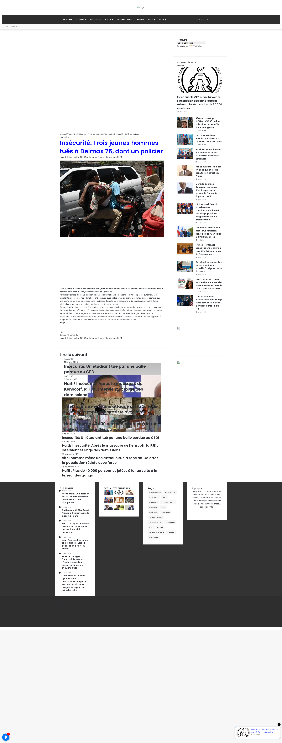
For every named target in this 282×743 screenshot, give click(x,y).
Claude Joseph (168, 502)
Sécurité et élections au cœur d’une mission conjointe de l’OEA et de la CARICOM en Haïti (208, 232)
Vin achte (67, 19)
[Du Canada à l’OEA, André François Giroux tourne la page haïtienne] (185, 144)
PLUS (161, 19)
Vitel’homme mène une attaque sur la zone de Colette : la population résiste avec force (111, 409)
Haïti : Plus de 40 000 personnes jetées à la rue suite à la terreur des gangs (110, 426)
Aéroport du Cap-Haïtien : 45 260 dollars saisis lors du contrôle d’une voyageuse (207, 123)
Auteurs (58, 610)
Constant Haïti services (162, 597)
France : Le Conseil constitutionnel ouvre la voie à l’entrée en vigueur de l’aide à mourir (208, 249)
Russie (160, 527)
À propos (59, 601)
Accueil (63, 134)
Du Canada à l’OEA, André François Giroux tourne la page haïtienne (208, 138)
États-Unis (153, 537)
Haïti (163, 507)
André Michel (170, 492)
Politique (95, 19)
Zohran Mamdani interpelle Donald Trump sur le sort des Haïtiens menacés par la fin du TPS (208, 302)
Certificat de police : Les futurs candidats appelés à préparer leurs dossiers (208, 267)
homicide (74, 335)
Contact (81, 19)
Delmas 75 (64, 335)
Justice (109, 19)
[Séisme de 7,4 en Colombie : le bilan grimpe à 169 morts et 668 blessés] (129, 502)
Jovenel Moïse (155, 522)
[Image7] (141, 7)
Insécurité (72, 134)
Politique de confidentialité (67, 607)
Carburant (153, 502)
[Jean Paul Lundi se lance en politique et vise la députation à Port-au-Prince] (185, 175)
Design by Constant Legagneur (123, 597)
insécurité (153, 512)
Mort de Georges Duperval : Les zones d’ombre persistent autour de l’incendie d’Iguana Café (206, 190)
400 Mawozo (155, 492)
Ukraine (171, 532)
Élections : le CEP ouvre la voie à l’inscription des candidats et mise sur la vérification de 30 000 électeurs (199, 102)
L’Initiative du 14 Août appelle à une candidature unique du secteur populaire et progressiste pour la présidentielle (207, 212)
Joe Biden (166, 512)
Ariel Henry (153, 497)
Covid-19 (153, 507)
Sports (140, 19)
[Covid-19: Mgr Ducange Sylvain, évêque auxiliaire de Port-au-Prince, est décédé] (119, 509)
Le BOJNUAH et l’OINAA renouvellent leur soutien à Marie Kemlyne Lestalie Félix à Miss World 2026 (208, 284)
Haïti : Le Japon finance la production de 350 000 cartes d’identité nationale (208, 154)
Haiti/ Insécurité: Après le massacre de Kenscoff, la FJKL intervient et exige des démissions (103, 389)
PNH (151, 527)
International (125, 19)
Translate (198, 46)
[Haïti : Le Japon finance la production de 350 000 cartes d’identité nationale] (185, 158)
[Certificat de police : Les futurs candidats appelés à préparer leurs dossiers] (185, 271)
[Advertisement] (77, 81)
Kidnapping (170, 522)
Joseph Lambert (156, 517)
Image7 (63, 157)
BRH (164, 497)
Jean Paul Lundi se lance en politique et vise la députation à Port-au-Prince (208, 171)
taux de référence (156, 532)
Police (151, 19)
